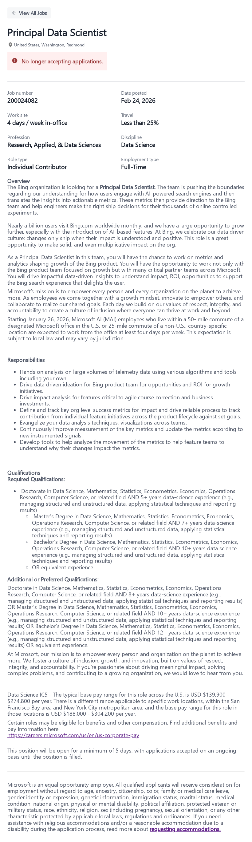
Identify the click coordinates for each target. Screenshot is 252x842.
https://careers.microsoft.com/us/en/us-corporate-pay (73, 735)
